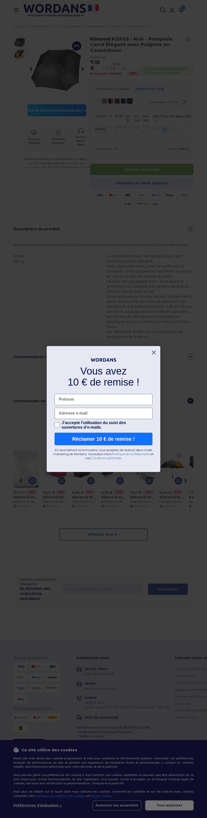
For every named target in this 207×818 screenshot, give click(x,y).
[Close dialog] (153, 352)
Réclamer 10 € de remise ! (103, 439)
